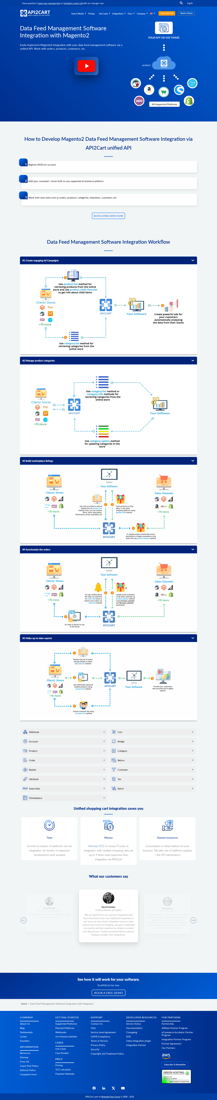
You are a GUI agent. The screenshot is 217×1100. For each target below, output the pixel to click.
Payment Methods (64, 1073)
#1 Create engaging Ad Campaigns (40, 260)
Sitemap (24, 1057)
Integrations (117, 13)
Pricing (91, 13)
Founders (25, 1040)
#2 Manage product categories (38, 360)
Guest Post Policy (29, 1065)
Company (141, 13)
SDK (128, 1036)
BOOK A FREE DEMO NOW (108, 215)
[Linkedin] (103, 1089)
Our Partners (168, 1047)
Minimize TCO (96, 846)
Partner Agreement (171, 1043)
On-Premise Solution (66, 1036)
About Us (25, 1023)
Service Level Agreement (103, 1032)
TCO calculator (63, 1069)
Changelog (131, 1032)
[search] (181, 4)
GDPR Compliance (100, 1036)
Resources (25, 1053)
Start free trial (167, 13)
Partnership (168, 1023)
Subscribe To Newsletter (175, 1064)
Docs (130, 13)
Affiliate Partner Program (175, 1028)
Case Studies (62, 1053)
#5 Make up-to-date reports (37, 638)
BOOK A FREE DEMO (108, 993)
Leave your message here (49, 3)
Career (23, 1036)
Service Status (133, 1023)
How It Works (77, 13)
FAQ (93, 1028)
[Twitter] (113, 1089)
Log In (190, 3)
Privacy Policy (98, 1045)
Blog (22, 1028)
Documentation (134, 1028)
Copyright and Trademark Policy (107, 1053)
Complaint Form (28, 1074)
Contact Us (97, 1023)
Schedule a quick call (73, 3)
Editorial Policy (28, 1070)
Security (95, 1049)
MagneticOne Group (110, 1096)
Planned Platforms (64, 1028)
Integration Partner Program (176, 1039)
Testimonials (26, 1032)
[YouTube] (123, 1089)
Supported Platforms (66, 1023)
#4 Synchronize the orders (36, 549)
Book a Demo (186, 13)
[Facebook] (94, 1089)
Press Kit (24, 1061)
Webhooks (60, 1032)
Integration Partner (136, 1045)
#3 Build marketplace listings (37, 460)
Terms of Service (99, 1040)
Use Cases (103, 13)
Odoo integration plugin (138, 1040)
